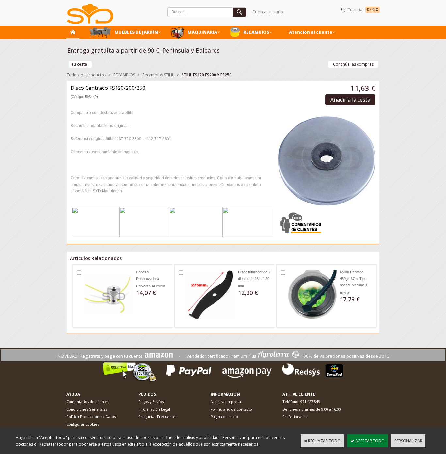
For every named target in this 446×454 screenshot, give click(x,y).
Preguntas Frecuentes (157, 416)
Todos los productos (86, 75)
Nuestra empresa (226, 401)
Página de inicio (224, 416)
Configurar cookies (82, 424)
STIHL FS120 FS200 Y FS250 (206, 75)
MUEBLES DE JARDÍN (136, 32)
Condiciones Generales (86, 409)
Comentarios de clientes (87, 401)
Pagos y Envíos (151, 401)
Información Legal (154, 409)
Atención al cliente (310, 32)
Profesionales (294, 416)
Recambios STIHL (158, 75)
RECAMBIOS (256, 32)
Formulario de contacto (231, 409)
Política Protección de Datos (91, 416)
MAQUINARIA (202, 32)
